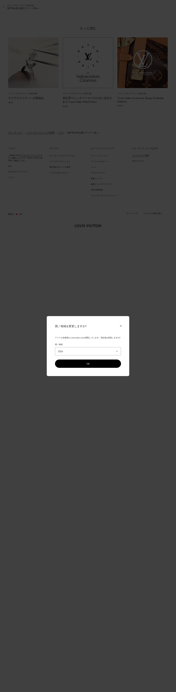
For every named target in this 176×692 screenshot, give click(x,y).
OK (88, 363)
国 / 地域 (59, 344)
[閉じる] (121, 326)
